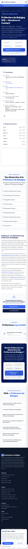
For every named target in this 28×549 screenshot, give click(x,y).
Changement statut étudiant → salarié (9, 498)
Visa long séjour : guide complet (8, 496)
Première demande (5, 476)
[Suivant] (26, 333)
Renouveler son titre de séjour (7, 489)
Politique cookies (5, 519)
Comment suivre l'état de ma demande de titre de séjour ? (13, 421)
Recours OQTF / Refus (6, 480)
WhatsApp (5, 508)
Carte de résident (8, 204)
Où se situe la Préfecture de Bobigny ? (12, 409)
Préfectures (7, 11)
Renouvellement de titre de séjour (12, 195)
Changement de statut (9, 199)
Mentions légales (5, 513)
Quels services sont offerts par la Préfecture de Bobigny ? (11, 434)
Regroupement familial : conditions (8, 494)
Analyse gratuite (13, 306)
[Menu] (26, 2)
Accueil (2, 11)
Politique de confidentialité (15, 53)
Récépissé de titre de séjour (10, 221)
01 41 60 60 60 (8, 83)
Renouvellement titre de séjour (8, 474)
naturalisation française (7, 272)
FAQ (2, 521)
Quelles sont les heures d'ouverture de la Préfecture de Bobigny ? (13, 415)
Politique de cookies (7, 546)
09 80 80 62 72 (15, 310)
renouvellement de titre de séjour (9, 255)
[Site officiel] (4, 116)
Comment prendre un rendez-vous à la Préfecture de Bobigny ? (12, 404)
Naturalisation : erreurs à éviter (7, 491)
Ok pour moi (8, 543)
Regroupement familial (9, 212)
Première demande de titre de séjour (12, 191)
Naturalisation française (9, 208)
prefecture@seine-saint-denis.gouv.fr (14, 87)
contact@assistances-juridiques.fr (10, 506)
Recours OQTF (7, 225)
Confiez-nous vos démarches (13, 49)
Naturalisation (4, 478)
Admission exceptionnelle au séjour (12, 217)
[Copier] (6, 78)
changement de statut (15, 277)
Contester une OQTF (5, 492)
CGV (2, 515)
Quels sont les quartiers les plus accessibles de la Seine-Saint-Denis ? (12, 428)
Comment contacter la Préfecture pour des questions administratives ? (12, 440)
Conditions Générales (19, 52)
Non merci (20, 543)
